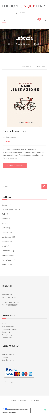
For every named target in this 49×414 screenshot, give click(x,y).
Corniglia (5, 205)
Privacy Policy (7, 335)
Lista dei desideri (8, 360)
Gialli (3, 214)
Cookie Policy (7, 338)
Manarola (5, 232)
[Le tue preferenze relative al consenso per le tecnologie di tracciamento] (45, 410)
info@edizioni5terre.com (11, 302)
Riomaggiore (7, 255)
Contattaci (6, 332)
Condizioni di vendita (10, 329)
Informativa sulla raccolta (9, 412)
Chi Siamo (5, 324)
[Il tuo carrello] (37, 20)
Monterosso (6, 237)
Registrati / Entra (8, 354)
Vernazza (5, 264)
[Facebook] (5, 383)
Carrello (5, 357)
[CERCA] (44, 186)
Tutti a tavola (7, 260)
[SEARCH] (16, 13)
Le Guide (5, 228)
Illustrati (5, 219)
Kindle (4, 223)
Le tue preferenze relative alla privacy (17, 409)
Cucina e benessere (9, 209)
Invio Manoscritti (8, 327)
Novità (4, 246)
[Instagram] (12, 383)
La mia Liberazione (14, 131)
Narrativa (5, 241)
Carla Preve (11, 137)
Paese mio (6, 251)
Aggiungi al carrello (15, 165)
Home (11, 44)
